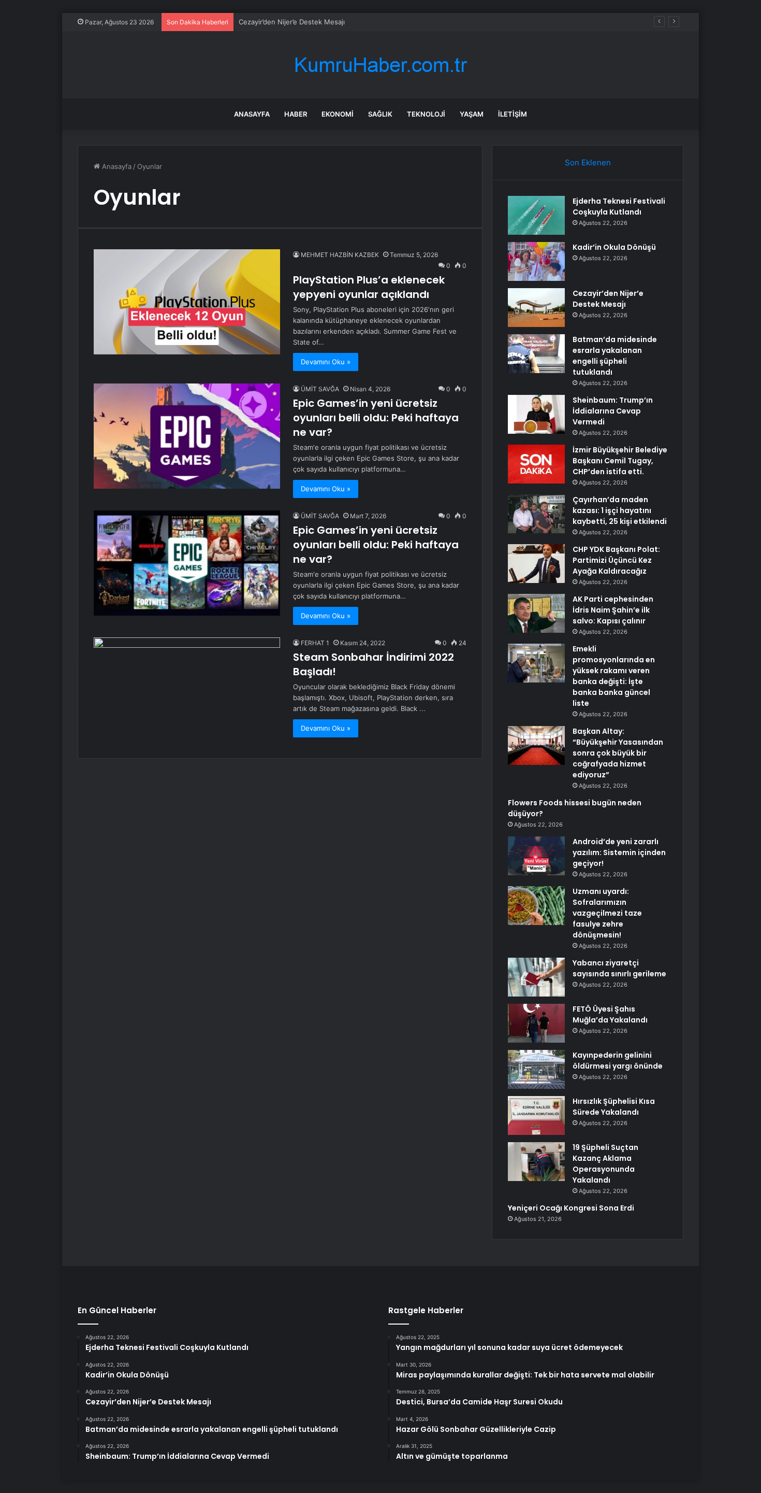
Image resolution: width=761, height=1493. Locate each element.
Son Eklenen (588, 162)
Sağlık (380, 114)
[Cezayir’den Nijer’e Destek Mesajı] (536, 307)
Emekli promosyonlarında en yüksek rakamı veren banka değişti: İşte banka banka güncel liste (614, 676)
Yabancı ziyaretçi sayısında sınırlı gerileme (619, 968)
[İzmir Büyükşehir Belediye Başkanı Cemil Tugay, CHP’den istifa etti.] (536, 464)
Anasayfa (252, 114)
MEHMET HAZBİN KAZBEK (340, 255)
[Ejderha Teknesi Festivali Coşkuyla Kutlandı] (536, 215)
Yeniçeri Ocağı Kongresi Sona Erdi (571, 1208)
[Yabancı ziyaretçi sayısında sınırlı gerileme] (536, 977)
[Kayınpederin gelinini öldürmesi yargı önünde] (536, 1069)
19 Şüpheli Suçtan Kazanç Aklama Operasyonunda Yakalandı (605, 1163)
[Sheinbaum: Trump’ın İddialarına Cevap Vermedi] (536, 414)
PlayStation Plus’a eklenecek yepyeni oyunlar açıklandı (369, 287)
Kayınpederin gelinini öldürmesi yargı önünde (618, 1060)
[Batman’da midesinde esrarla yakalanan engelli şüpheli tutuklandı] (536, 353)
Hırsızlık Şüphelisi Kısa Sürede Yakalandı (614, 1106)
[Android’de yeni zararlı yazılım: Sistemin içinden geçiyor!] (536, 855)
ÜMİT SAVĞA (320, 389)
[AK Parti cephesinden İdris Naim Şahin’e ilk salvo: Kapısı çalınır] (536, 613)
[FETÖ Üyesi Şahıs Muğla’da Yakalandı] (536, 1023)
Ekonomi (337, 114)
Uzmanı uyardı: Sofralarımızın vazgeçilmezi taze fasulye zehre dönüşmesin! (607, 913)
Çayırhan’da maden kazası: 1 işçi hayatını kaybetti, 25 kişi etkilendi (620, 510)
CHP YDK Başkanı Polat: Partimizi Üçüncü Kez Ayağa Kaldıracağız (616, 560)
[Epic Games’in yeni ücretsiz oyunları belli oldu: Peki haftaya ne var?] (187, 436)
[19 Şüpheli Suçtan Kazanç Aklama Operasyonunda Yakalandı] (536, 1161)
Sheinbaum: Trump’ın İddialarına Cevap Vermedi (613, 411)
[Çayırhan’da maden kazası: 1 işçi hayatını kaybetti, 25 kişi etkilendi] (536, 513)
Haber (295, 114)
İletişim (512, 114)
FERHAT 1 (315, 643)
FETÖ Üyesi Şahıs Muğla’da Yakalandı (610, 1014)
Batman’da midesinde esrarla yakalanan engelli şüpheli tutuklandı (615, 355)
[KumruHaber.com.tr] (380, 65)
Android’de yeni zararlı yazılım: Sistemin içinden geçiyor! (619, 852)
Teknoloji (426, 114)
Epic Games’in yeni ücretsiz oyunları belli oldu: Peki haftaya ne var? (376, 417)
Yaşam (472, 114)
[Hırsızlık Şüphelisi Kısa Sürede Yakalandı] (536, 1115)
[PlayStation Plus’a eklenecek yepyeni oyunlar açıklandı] (187, 301)
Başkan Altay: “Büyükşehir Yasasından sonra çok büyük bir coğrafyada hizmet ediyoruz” (618, 753)
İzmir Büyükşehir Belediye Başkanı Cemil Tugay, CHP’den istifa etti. (620, 461)
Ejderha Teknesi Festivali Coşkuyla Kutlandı (619, 206)
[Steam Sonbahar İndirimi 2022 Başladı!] (187, 690)
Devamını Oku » (325, 362)
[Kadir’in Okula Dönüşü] (536, 261)
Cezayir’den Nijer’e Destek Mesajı (292, 22)
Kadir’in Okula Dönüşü (614, 247)
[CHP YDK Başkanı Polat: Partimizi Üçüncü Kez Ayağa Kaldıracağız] (536, 563)
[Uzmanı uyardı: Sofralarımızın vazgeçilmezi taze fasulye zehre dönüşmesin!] (536, 905)
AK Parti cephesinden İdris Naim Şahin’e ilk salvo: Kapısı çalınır (613, 610)
